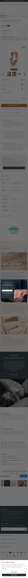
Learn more (4, 568)
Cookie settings (14, 572)
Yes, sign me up (7, 290)
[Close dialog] (26, 280)
